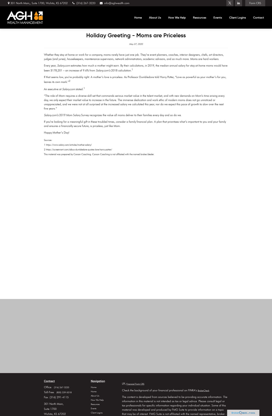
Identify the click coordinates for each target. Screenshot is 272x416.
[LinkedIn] (238, 3)
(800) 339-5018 (64, 392)
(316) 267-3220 (85, 3)
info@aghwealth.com (116, 3)
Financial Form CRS (135, 384)
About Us (95, 395)
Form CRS (255, 3)
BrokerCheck (203, 390)
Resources (95, 404)
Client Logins (96, 412)
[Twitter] (229, 3)
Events (93, 408)
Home (93, 387)
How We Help (97, 400)
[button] (138, 17)
